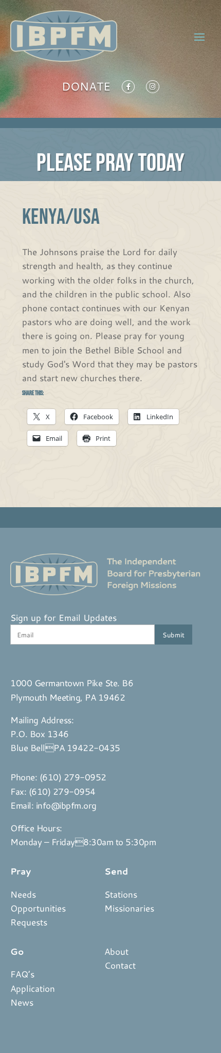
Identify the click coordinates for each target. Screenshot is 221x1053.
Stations (120, 894)
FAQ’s (22, 974)
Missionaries (129, 908)
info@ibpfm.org (66, 805)
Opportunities (38, 908)
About (116, 951)
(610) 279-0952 (73, 777)
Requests (28, 922)
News (21, 1002)
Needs (23, 894)
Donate (86, 88)
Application (32, 988)
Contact (120, 965)
